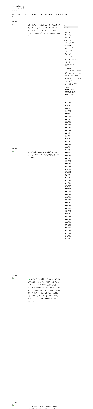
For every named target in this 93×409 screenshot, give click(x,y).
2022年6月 (67, 108)
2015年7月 (67, 214)
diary (40, 14)
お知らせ (66, 43)
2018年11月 (67, 152)
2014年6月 (67, 235)
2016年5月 (67, 199)
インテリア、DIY (68, 47)
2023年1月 (67, 102)
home (13, 14)
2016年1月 (67, 205)
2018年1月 (67, 168)
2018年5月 (67, 161)
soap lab (33, 14)
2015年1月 (67, 224)
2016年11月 (67, 189)
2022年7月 (67, 107)
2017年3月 (67, 183)
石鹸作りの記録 (68, 61)
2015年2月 (67, 222)
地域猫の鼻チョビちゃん (61, 14)
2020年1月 (67, 130)
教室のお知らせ (68, 34)
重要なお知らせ (68, 37)
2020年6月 (67, 122)
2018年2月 (67, 166)
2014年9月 (67, 230)
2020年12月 (67, 113)
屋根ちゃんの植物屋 (17, 17)
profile (26, 14)
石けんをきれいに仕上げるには (71, 59)
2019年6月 (67, 141)
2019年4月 (67, 144)
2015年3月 (67, 221)
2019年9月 (67, 136)
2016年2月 (67, 203)
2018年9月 (67, 155)
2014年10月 (67, 228)
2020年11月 (67, 114)
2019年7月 (67, 139)
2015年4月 (67, 219)
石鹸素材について (68, 64)
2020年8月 (67, 119)
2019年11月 (67, 133)
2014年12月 (67, 225)
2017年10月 (67, 172)
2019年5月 (67, 143)
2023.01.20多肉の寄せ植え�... (71, 95)
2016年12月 (67, 188)
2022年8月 (67, 105)
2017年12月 (67, 169)
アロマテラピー (68, 45)
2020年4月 (67, 125)
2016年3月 (67, 202)
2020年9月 (67, 118)
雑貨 (66, 65)
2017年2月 (67, 185)
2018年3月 (67, 164)
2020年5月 (67, 124)
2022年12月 (67, 104)
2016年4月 (67, 200)
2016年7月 (67, 196)
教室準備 (66, 54)
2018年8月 (67, 157)
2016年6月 (67, 197)
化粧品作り (67, 51)
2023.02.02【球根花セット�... (71, 89)
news (19, 14)
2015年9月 (67, 211)
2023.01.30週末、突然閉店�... (71, 91)
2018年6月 (67, 160)
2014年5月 (67, 236)
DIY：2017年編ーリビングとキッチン (72, 83)
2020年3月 (67, 127)
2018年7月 (67, 158)
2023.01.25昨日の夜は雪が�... (71, 92)
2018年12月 (67, 150)
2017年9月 (67, 174)
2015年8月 (67, 213)
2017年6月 (67, 178)
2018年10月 (67, 154)
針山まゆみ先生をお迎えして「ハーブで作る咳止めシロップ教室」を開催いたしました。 (73, 75)
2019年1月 (67, 149)
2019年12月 (67, 132)
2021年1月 (67, 111)
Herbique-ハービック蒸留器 (70, 42)
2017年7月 (67, 177)
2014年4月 (67, 238)
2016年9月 (67, 193)
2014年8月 (67, 232)
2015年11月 (67, 208)
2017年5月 (67, 180)
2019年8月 (67, 138)
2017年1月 (67, 186)
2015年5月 (67, 218)
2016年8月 (67, 194)
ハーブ (66, 48)
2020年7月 (67, 121)
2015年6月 (67, 216)
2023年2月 (67, 100)
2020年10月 (67, 116)
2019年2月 (67, 147)
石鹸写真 (66, 62)
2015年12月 (67, 207)
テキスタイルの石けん (69, 84)
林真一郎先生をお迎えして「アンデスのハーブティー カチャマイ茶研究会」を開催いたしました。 (73, 80)
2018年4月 (67, 163)
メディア (66, 32)
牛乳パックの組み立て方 (69, 56)
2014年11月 (67, 227)
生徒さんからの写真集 (69, 58)
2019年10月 (67, 135)
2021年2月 (67, 110)
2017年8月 (67, 175)
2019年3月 (67, 146)
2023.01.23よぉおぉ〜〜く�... (71, 94)
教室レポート (67, 35)
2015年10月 (67, 210)
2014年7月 (67, 233)
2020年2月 (67, 128)
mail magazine (49, 14)
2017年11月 (67, 171)
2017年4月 (67, 182)
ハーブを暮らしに (68, 50)
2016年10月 (67, 191)
